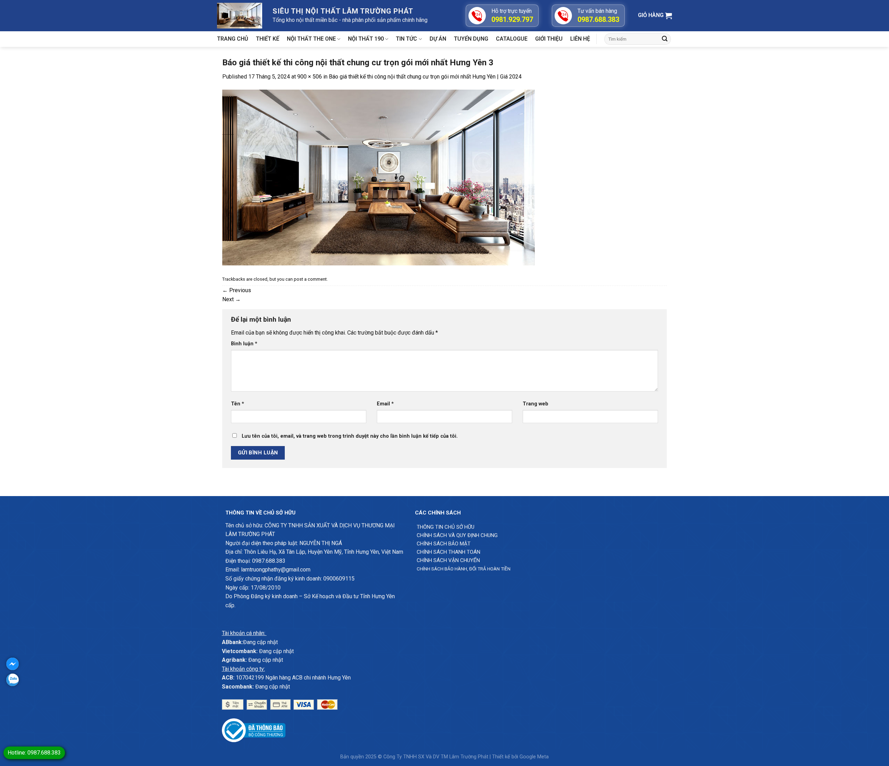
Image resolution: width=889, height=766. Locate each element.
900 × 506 (309, 76)
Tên (237, 404)
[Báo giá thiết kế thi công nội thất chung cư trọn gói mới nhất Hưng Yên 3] (378, 177)
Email (385, 404)
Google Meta (534, 757)
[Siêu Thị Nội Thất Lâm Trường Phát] (239, 15)
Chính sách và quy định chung (457, 535)
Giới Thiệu (549, 38)
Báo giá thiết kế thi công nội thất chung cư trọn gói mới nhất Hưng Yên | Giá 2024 (425, 76)
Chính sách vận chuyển (448, 560)
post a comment (310, 279)
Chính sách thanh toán (448, 552)
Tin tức (406, 38)
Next (231, 299)
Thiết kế (267, 38)
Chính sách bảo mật (444, 544)
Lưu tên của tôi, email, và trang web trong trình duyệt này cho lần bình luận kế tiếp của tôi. (350, 436)
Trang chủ (232, 38)
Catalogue (511, 38)
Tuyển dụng (471, 38)
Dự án (438, 38)
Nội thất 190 (366, 38)
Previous (236, 290)
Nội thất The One (311, 38)
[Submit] (665, 39)
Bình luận (244, 344)
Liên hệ (580, 38)
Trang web (535, 404)
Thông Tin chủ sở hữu (445, 527)
